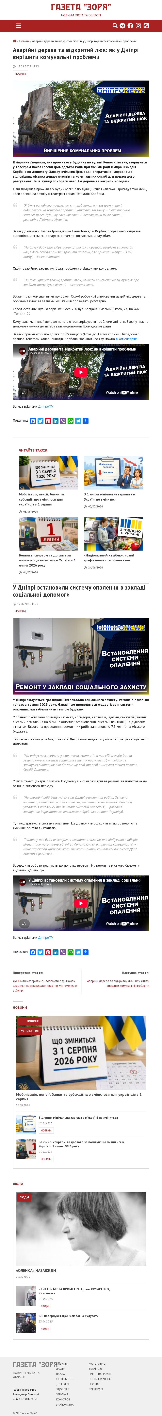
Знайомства (64, 1404)
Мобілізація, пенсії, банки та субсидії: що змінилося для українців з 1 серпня (41, 499)
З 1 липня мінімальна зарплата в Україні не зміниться (78, 1117)
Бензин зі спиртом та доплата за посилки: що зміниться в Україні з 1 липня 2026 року (47, 560)
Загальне (62, 1394)
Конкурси (63, 1399)
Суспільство (29, 1031)
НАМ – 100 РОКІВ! (100, 1374)
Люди (24, 1197)
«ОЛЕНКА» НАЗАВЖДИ (36, 1270)
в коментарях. (127, 339)
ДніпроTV (45, 406)
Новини (24, 41)
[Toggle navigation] (18, 26)
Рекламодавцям (100, 1379)
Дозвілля (62, 1384)
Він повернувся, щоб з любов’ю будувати (69, 1316)
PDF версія (96, 1389)
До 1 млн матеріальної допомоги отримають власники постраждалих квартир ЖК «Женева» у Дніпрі (45, 985)
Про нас (94, 1384)
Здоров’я (62, 1389)
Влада (60, 1374)
